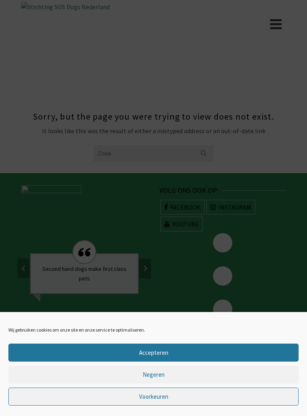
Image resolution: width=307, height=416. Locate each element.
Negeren (154, 374)
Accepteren (153, 352)
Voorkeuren (153, 396)
